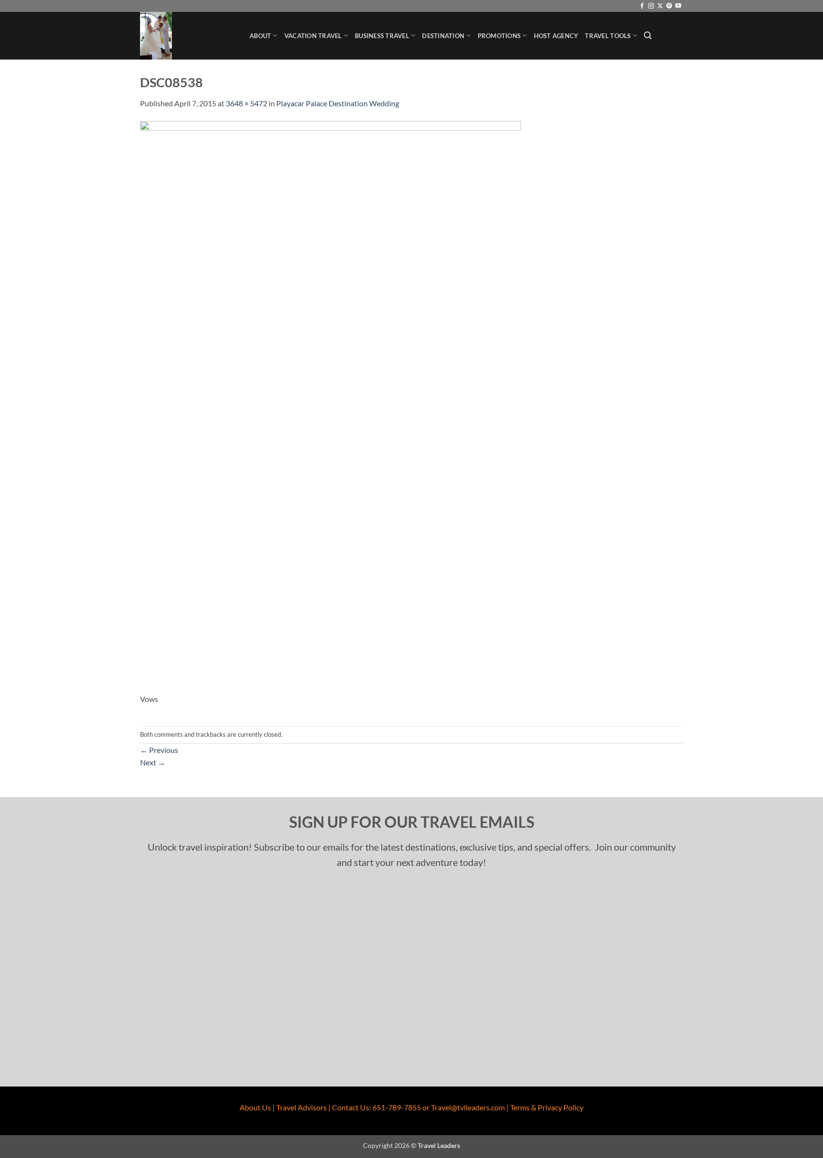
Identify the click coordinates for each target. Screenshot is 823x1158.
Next (152, 762)
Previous (159, 749)
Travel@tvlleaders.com (468, 1107)
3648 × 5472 (246, 103)
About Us (255, 1107)
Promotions (499, 36)
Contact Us (350, 1107)
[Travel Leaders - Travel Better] (187, 36)
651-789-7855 (396, 1107)
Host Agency (556, 36)
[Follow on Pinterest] (669, 6)
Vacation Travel (313, 36)
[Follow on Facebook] (642, 6)
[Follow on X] (660, 6)
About (260, 36)
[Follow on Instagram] (651, 6)
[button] (648, 35)
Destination (443, 36)
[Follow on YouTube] (678, 6)
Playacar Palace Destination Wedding (337, 103)
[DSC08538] (330, 405)
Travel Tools (608, 36)
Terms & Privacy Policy (546, 1107)
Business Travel (382, 36)
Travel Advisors (301, 1107)
